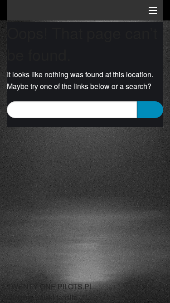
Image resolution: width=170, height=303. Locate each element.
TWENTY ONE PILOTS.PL (70, 11)
